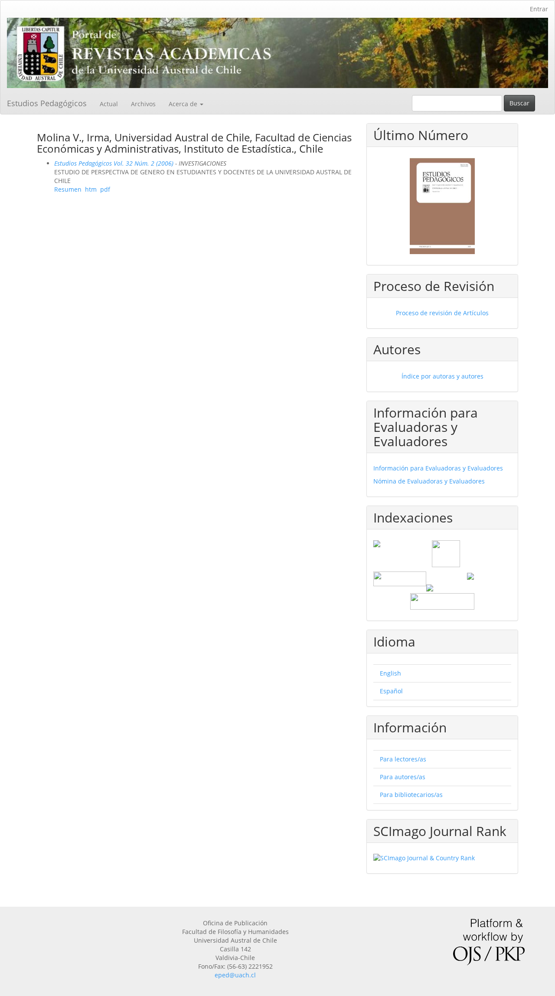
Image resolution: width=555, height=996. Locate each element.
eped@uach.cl (235, 975)
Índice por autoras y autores (442, 376)
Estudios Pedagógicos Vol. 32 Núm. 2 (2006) (113, 163)
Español (391, 691)
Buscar (519, 103)
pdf (105, 189)
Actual (109, 104)
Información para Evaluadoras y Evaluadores (438, 468)
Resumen (68, 189)
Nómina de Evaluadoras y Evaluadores (429, 481)
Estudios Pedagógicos (47, 103)
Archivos (143, 104)
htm (91, 189)
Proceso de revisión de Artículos (442, 313)
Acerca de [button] (184, 104)
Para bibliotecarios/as (411, 794)
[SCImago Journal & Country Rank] (442, 858)
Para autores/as (402, 777)
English (390, 673)
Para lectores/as (403, 759)
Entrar (539, 9)
